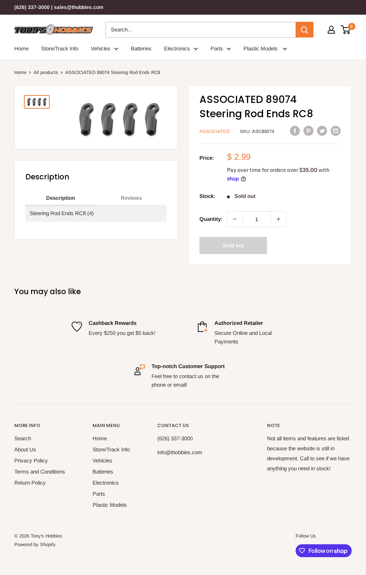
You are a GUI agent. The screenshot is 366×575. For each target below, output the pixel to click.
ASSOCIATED (214, 131)
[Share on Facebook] (295, 130)
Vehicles (100, 48)
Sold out (233, 245)
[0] (345, 29)
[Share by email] (336, 130)
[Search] (304, 30)
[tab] (60, 198)
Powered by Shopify (35, 544)
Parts (217, 48)
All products (46, 72)
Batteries (141, 48)
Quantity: (211, 219)
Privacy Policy (31, 460)
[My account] (331, 30)
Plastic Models (261, 48)
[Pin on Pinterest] (308, 130)
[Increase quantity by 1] (278, 219)
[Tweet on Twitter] (322, 130)
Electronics (177, 48)
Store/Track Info (59, 48)
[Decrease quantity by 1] (234, 219)
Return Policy (30, 483)
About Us (25, 449)
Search (22, 438)
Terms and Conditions (39, 472)
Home (21, 48)
